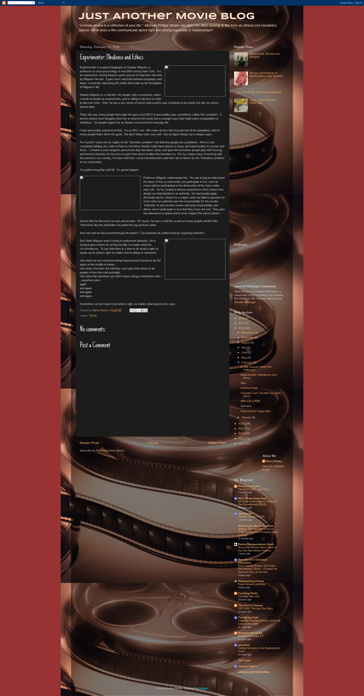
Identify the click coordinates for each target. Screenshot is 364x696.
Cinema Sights (247, 666)
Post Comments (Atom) (110, 450)
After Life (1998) (250, 401)
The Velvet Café (248, 617)
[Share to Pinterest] (146, 310)
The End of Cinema (250, 605)
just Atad (244, 645)
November (248, 337)
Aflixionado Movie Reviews (255, 525)
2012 (241, 438)
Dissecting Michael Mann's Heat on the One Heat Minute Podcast (257, 549)
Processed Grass (249, 486)
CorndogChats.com (248, 596)
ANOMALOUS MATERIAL (254, 672)
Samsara (246, 406)
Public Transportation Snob (256, 544)
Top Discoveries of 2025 (251, 516)
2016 (241, 328)
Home (153, 443)
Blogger (203, 688)
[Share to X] (138, 310)
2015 (241, 423)
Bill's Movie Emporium (252, 498)
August (245, 342)
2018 (241, 318)
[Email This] (131, 310)
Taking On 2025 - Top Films (253, 489)
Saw (243, 383)
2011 (241, 443)
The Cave (244, 660)
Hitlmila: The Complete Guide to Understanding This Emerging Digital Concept (258, 532)
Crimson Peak (249, 388)
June (244, 352)
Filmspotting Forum (251, 581)
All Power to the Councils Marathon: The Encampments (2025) (258, 503)
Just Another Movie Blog (167, 16)
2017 (241, 323)
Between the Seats (250, 632)
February (247, 362)
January (246, 417)
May (244, 357)
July (244, 347)
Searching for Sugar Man (256, 411)
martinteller (245, 513)
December (248, 332)
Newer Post (89, 443)
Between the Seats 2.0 (250, 636)
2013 (241, 433)
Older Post (217, 443)
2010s (93, 315)
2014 (241, 428)
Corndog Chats (248, 593)
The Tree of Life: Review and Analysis (258, 92)
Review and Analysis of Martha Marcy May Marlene (266, 74)
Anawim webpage (244, 302)
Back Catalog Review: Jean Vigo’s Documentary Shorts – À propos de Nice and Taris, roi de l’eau (257, 568)
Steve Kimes (274, 461)
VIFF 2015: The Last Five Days (255, 608)
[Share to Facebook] (142, 310)
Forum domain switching (251, 584)
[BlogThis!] (135, 310)
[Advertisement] (249, 178)
